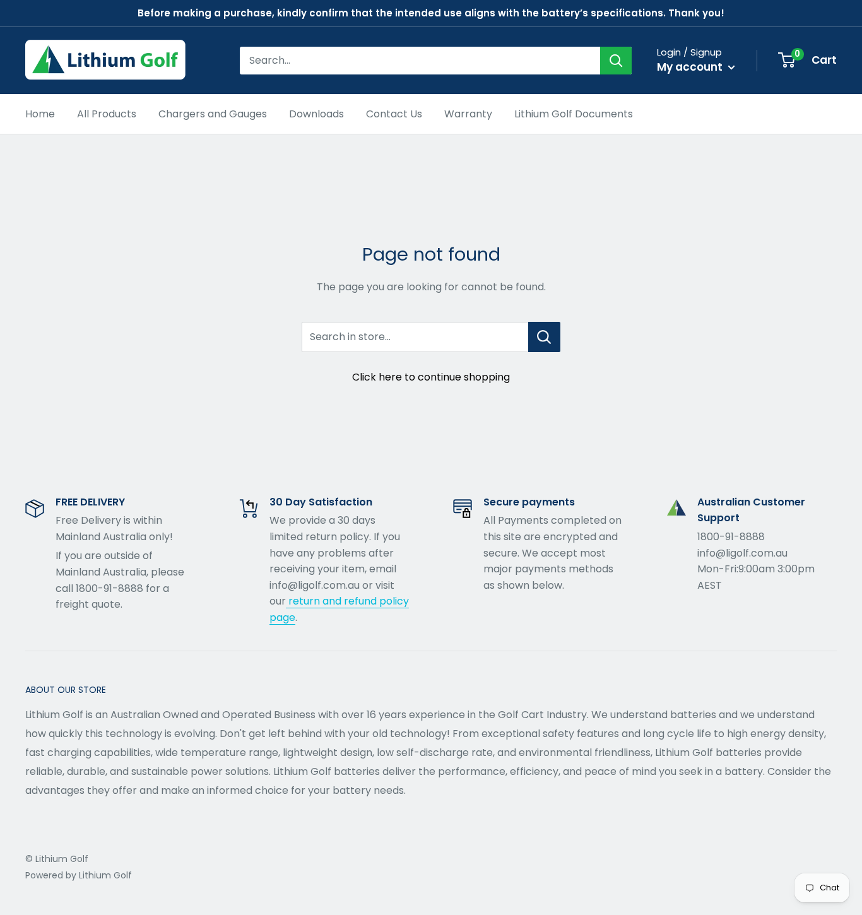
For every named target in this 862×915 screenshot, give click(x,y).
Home (40, 114)
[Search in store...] (544, 337)
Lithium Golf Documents (573, 114)
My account (691, 66)
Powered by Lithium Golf (78, 875)
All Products (106, 114)
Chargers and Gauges (212, 114)
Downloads (316, 114)
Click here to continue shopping (431, 377)
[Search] (616, 60)
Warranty (468, 114)
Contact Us (394, 114)
